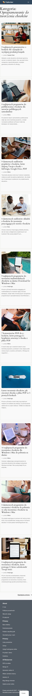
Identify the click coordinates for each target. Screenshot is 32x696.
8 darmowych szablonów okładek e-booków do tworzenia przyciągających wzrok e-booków (16, 221)
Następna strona (25, 595)
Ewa (8, 227)
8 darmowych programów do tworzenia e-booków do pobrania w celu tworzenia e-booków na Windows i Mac (16, 509)
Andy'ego (10, 286)
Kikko (8, 115)
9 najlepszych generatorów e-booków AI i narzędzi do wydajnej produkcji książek (14, 49)
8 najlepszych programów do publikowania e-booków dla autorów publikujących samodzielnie (14, 108)
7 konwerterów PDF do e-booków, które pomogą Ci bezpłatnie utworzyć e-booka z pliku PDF (14, 337)
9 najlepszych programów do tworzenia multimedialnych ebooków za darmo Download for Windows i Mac (16, 280)
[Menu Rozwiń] (28, 2)
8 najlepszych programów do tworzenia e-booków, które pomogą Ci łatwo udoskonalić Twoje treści (14, 566)
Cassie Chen (10, 55)
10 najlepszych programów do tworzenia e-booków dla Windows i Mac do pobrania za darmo (15, 451)
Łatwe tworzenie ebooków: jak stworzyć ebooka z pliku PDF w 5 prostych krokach (16, 393)
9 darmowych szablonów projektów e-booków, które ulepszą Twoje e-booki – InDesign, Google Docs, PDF (14, 165)
